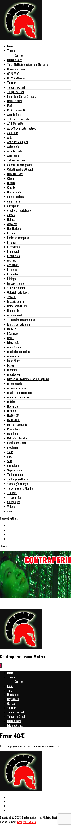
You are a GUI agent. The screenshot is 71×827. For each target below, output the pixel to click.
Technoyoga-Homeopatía (21, 479)
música (11, 402)
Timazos (12, 493)
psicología (13, 433)
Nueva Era (12, 406)
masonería (13, 356)
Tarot (10, 690)
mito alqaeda (14, 383)
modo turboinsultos (18, 397)
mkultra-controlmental (20, 392)
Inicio (10, 46)
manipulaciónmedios (18, 351)
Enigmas (12, 242)
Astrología (13, 146)
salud (10, 452)
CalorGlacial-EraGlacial (20, 169)
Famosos (12, 269)
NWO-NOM (13, 415)
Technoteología (15, 474)
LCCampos (13, 333)
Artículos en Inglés (17, 142)
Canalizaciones (15, 174)
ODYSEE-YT (13, 73)
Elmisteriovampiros (18, 238)
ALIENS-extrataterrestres (21, 128)
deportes (12, 224)
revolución (13, 447)
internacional (14, 315)
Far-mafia (12, 274)
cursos (11, 215)
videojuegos (13, 502)
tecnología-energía (17, 484)
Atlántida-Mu (14, 151)
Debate (11, 219)
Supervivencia (14, 470)
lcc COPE (12, 329)
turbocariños (14, 497)
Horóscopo (13, 694)
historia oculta (15, 301)
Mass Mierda (14, 361)
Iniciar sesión (14, 60)
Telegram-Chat (15, 92)
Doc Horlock (14, 228)
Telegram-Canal (16, 87)
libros (10, 338)
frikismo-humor (16, 288)
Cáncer (11, 178)
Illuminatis (13, 310)
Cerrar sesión (14, 101)
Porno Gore (13, 429)
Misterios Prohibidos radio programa (28, 379)
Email (10, 686)
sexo (9, 456)
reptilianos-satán (17, 443)
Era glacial (13, 251)
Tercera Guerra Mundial (20, 488)
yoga (9, 511)
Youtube (11, 83)
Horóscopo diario (16, 69)
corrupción (13, 206)
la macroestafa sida (18, 324)
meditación (13, 374)
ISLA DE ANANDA (16, 110)
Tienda (11, 50)
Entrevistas (13, 247)
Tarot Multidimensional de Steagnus (27, 64)
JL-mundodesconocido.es (21, 320)
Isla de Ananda (15, 725)
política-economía (17, 424)
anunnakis (12, 133)
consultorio (13, 201)
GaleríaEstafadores (18, 292)
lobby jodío (13, 342)
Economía (12, 233)
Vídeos (11, 506)
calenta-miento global (19, 165)
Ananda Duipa (14, 114)
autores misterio (16, 160)
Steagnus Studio (26, 822)
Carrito (19, 55)
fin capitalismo (15, 283)
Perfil (10, 105)
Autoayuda (13, 155)
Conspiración (14, 192)
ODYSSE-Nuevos (16, 78)
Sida (9, 461)
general (11, 297)
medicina (12, 370)
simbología (13, 465)
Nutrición (12, 411)
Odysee (11, 703)
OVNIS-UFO (13, 420)
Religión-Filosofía (17, 438)
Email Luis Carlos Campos (21, 96)
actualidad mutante (18, 119)
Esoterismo (13, 256)
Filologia (12, 279)
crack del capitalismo (19, 210)
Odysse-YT (13, 699)
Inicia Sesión (14, 721)
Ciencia (11, 183)
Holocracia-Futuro (17, 306)
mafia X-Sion (14, 347)
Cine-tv (11, 187)
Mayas (10, 365)
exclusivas (13, 265)
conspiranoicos (15, 196)
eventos (11, 260)
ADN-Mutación (15, 124)
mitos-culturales (16, 388)
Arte (9, 137)
